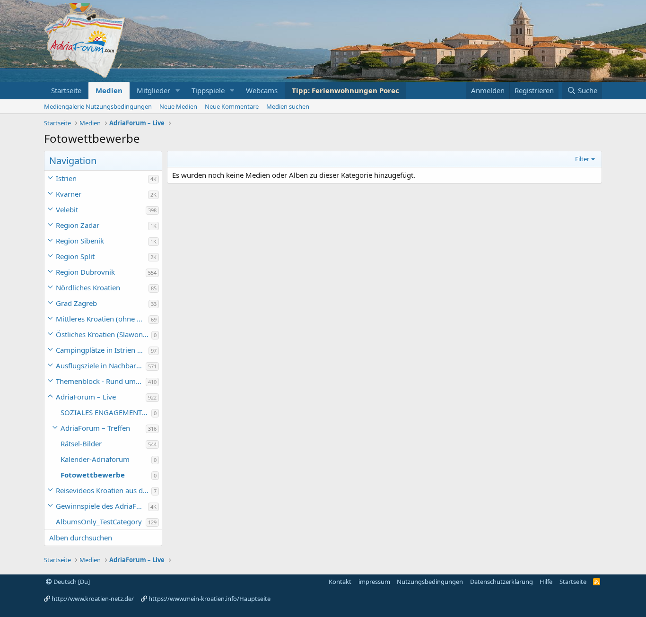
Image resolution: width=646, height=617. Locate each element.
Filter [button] (582, 159)
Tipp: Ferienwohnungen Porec (345, 90)
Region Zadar (77, 225)
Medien (109, 90)
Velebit (67, 209)
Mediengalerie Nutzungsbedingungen (98, 106)
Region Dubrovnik (85, 272)
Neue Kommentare (232, 106)
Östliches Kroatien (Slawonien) (103, 334)
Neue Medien (178, 106)
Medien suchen (287, 106)
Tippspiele (208, 90)
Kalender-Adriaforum (95, 459)
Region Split (75, 256)
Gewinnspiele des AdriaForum (102, 506)
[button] (177, 90)
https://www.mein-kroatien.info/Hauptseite (209, 598)
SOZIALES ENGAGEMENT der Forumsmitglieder (106, 412)
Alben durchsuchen (80, 537)
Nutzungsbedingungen (430, 581)
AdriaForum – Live (86, 396)
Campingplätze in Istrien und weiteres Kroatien (102, 350)
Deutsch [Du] (71, 581)
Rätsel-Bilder (81, 443)
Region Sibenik (80, 240)
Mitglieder (153, 90)
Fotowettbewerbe (93, 474)
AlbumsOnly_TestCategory (99, 521)
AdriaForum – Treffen (95, 428)
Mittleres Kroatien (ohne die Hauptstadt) (102, 318)
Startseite (66, 90)
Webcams (262, 90)
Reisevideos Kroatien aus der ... (103, 490)
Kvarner (68, 194)
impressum (374, 581)
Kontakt (340, 581)
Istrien (66, 178)
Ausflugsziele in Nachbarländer (101, 365)
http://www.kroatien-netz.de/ (93, 598)
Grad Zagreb (76, 303)
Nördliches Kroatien (88, 287)
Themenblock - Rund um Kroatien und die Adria (101, 381)
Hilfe (546, 581)
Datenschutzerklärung (501, 581)
